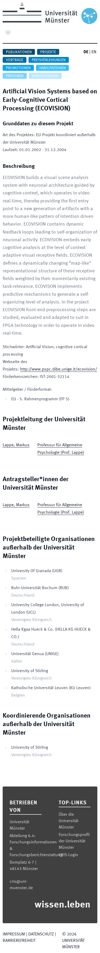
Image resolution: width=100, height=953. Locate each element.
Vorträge (14, 60)
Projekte (48, 52)
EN (93, 52)
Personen (14, 76)
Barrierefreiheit (19, 941)
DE (85, 52)
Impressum (14, 934)
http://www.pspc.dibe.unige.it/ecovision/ (58, 369)
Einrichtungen (45, 76)
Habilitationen (52, 68)
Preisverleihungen (49, 60)
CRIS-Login (68, 855)
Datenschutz (41, 934)
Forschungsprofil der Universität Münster (74, 841)
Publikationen (19, 52)
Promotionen (18, 68)
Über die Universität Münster (68, 821)
